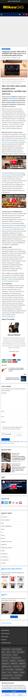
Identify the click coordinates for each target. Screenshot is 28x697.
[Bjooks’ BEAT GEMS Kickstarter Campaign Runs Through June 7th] (12, 582)
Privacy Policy (4, 636)
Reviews (4, 672)
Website (3, 422)
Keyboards (4, 544)
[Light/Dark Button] (20, 14)
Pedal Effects (4, 557)
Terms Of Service (5, 633)
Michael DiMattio (7, 57)
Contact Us (4, 639)
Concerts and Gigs (6, 655)
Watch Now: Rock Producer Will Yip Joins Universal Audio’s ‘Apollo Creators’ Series (13, 599)
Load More (14, 616)
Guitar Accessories (15, 657)
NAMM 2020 (14, 663)
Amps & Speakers (5, 520)
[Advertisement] (14, 31)
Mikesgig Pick (5, 663)
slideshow (15, 672)
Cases (2, 529)
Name (2, 411)
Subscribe (26, 14)
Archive (8, 652)
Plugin (3, 48)
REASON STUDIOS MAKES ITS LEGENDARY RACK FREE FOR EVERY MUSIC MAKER (19, 458)
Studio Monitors (18, 675)
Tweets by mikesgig (6, 623)
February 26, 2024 (17, 57)
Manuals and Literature (6, 547)
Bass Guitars (21, 652)
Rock (9, 672)
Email (2, 416)
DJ (2, 532)
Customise (7, 694)
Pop (3, 669)
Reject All (20, 694)
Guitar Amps (5, 660)
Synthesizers (5, 678)
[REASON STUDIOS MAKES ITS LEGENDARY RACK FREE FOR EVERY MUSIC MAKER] (6, 457)
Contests (15, 655)
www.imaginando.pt (9, 316)
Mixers (3, 550)
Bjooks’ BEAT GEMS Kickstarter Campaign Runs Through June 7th (12, 573)
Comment (4, 393)
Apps (2, 523)
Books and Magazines (6, 526)
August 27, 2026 (16, 461)
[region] (14, 689)
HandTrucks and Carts (6, 541)
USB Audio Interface (16, 465)
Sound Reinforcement (7, 675)
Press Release (9, 669)
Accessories (4, 517)
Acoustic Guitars (6, 649)
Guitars (3, 538)
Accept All (14, 691)
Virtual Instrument (15, 454)
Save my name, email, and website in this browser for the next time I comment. (12, 428)
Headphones (13, 660)
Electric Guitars (5, 657)
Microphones (4, 553)
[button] (1, 14)
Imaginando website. (13, 281)
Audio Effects (14, 453)
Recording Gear (5, 560)
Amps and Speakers (17, 649)
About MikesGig (5, 630)
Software (8, 48)
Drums (2, 535)
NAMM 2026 (22, 663)
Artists (4, 595)
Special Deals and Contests (11, 569)
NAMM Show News (6, 666)
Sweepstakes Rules (6, 642)
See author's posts (14, 351)
